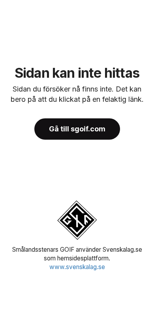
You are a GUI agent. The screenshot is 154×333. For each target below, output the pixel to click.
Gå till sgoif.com (77, 129)
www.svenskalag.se (77, 267)
